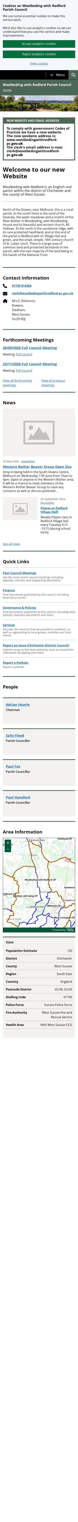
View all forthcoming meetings (17, 382)
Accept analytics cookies (39, 44)
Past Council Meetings (19, 573)
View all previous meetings (53, 382)
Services (9, 625)
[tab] (57, 75)
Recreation (47, 503)
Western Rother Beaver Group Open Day (37, 467)
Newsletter (28, 461)
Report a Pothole (15, 663)
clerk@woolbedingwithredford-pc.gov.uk (42, 293)
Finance (9, 590)
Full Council (24, 354)
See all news (11, 544)
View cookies (39, 63)
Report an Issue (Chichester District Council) (36, 645)
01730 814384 (21, 286)
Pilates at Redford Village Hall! (54, 510)
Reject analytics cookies (39, 54)
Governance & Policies (19, 608)
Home (7, 90)
